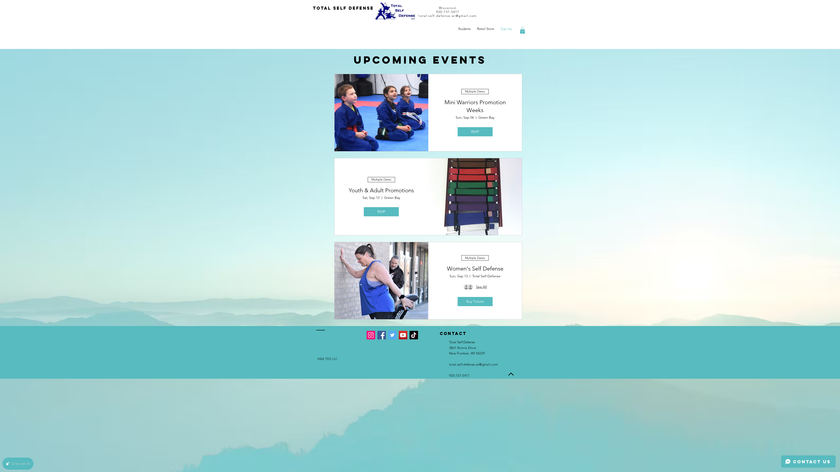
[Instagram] (371, 335)
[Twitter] (392, 335)
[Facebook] (381, 335)
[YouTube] (403, 335)
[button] (522, 30)
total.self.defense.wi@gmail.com (447, 16)
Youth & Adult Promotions (381, 190)
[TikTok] (414, 335)
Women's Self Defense (475, 268)
